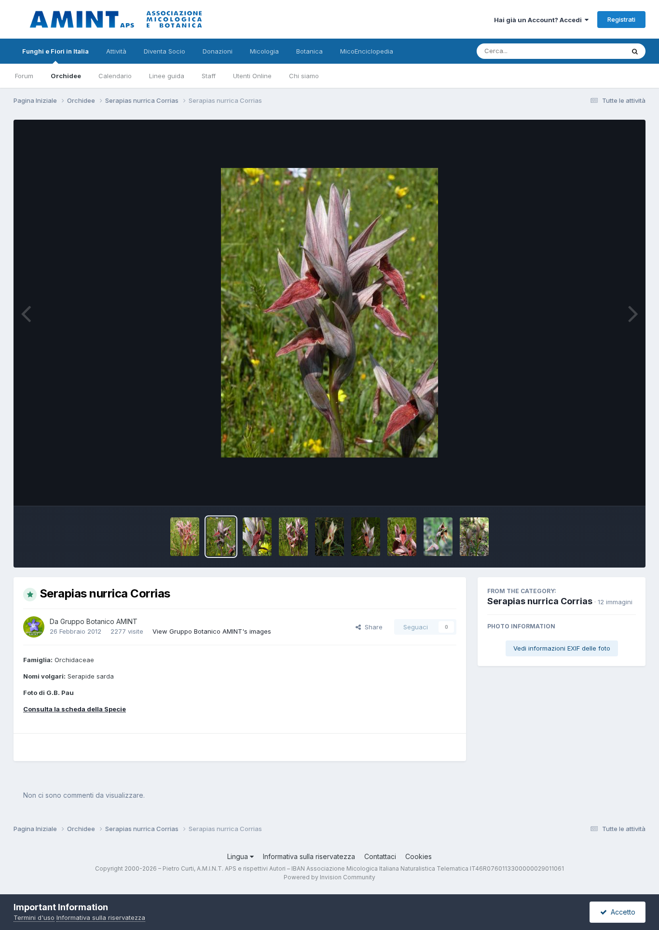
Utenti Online (252, 76)
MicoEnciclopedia (366, 51)
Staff (209, 76)
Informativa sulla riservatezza (309, 856)
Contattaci (380, 856)
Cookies (418, 856)
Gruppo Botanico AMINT (98, 621)
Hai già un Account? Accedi (539, 20)
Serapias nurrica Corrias (539, 601)
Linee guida (166, 76)
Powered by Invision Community (329, 877)
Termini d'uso (34, 917)
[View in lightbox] (329, 313)
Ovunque (598, 51)
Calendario (115, 76)
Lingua (238, 856)
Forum (24, 76)
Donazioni (218, 51)
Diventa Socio (164, 51)
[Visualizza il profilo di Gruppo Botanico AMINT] (33, 627)
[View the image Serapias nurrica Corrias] (184, 536)
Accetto (621, 912)
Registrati (621, 19)
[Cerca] (634, 51)
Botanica (309, 51)
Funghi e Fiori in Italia (55, 51)
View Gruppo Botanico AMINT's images (211, 631)
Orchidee (66, 76)
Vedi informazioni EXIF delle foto (561, 648)
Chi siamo (304, 76)
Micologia (264, 51)
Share (372, 627)
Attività (116, 51)
